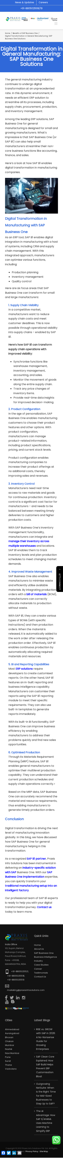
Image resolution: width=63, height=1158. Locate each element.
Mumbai (9, 1045)
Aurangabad (12, 1033)
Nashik (8, 1049)
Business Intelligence (45, 957)
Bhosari (9, 1037)
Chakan (9, 1041)
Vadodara (10, 1068)
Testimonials (41, 972)
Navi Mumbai (12, 1053)
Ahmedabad (12, 1029)
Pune (8, 1057)
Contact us (40, 976)
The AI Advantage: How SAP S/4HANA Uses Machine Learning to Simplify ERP (45, 1120)
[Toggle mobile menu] (56, 23)
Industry (38, 960)
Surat (8, 1061)
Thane (8, 1065)
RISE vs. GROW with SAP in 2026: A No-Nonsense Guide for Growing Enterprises (45, 1039)
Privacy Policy (32, 1151)
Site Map (44, 1151)
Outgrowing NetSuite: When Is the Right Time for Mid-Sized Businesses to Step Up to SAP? (46, 1093)
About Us (39, 949)
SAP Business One (44, 953)
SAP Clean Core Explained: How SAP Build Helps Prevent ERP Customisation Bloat (45, 1066)
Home (37, 945)
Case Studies (41, 964)
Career (38, 968)
